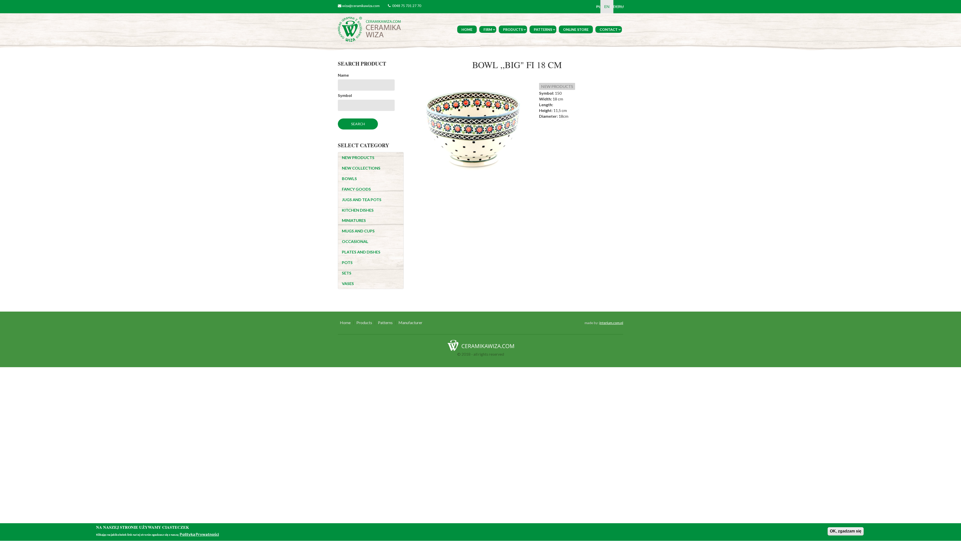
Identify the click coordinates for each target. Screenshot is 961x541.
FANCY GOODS (356, 189)
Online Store (576, 29)
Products (513, 29)
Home (466, 29)
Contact (609, 29)
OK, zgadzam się (845, 531)
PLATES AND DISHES (361, 251)
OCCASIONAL (355, 241)
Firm (488, 29)
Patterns (543, 29)
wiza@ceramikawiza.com (361, 6)
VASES (348, 283)
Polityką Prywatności (199, 534)
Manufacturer (410, 323)
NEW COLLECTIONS (361, 168)
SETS (346, 272)
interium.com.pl (611, 323)
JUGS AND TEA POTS (361, 199)
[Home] (370, 28)
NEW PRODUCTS (358, 157)
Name (343, 75)
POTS (347, 262)
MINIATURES (354, 220)
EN (607, 6)
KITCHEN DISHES (358, 210)
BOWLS (349, 178)
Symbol (345, 95)
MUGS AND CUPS (358, 230)
